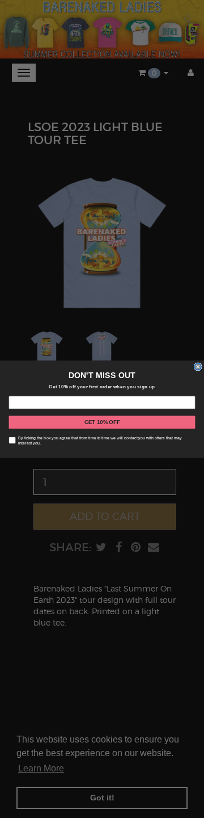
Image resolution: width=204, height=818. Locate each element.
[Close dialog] (197, 366)
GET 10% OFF (102, 422)
